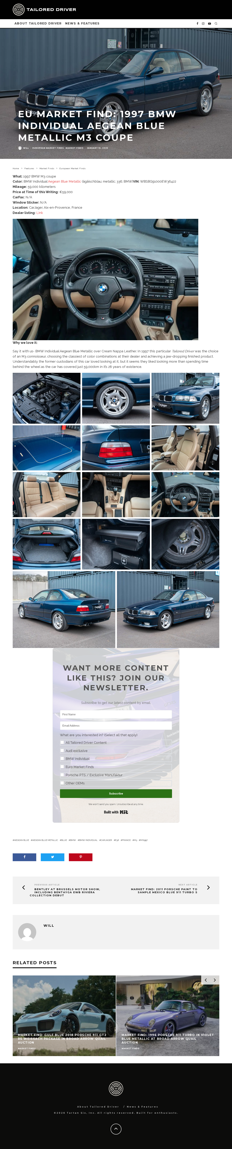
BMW (73, 840)
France (126, 840)
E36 (117, 840)
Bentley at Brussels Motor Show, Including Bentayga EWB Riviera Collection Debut (65, 892)
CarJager (106, 840)
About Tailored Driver (38, 23)
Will (26, 148)
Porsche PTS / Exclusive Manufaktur (94, 775)
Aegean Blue (21, 840)
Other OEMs (75, 783)
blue (64, 840)
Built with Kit (116, 812)
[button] (116, 760)
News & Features (82, 23)
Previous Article (47, 885)
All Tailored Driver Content (86, 743)
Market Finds (74, 148)
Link (39, 213)
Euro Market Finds (80, 767)
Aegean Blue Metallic (64, 181)
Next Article (188, 885)
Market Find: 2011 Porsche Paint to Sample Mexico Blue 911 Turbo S (164, 891)
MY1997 (144, 840)
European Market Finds (48, 148)
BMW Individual (78, 759)
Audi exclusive (77, 751)
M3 (135, 840)
